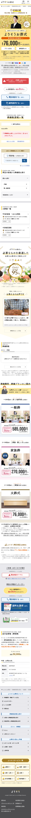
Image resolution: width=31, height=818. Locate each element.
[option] (15, 697)
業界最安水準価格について (20, 73)
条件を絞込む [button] (16, 124)
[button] (8, 48)
